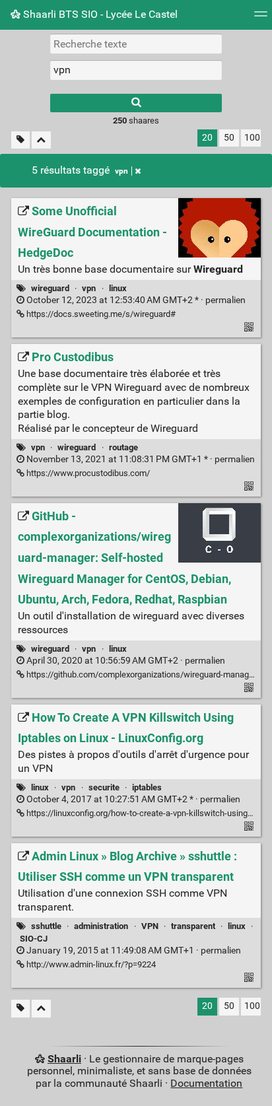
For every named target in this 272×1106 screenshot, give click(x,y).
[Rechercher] (136, 103)
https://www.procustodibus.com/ (87, 473)
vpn (121, 171)
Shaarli (64, 1059)
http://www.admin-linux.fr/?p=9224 (90, 964)
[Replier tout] (41, 140)
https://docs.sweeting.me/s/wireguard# (100, 314)
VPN (149, 926)
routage (123, 447)
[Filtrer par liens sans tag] (20, 140)
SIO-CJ (34, 939)
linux (118, 288)
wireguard (50, 288)
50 (229, 137)
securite (103, 787)
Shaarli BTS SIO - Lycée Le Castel (99, 14)
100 (252, 137)
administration (101, 926)
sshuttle (46, 926)
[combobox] (136, 70)
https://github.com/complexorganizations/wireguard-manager (140, 674)
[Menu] (261, 18)
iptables (147, 787)
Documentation (206, 1083)
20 (207, 137)
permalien (135, 300)
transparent (193, 926)
